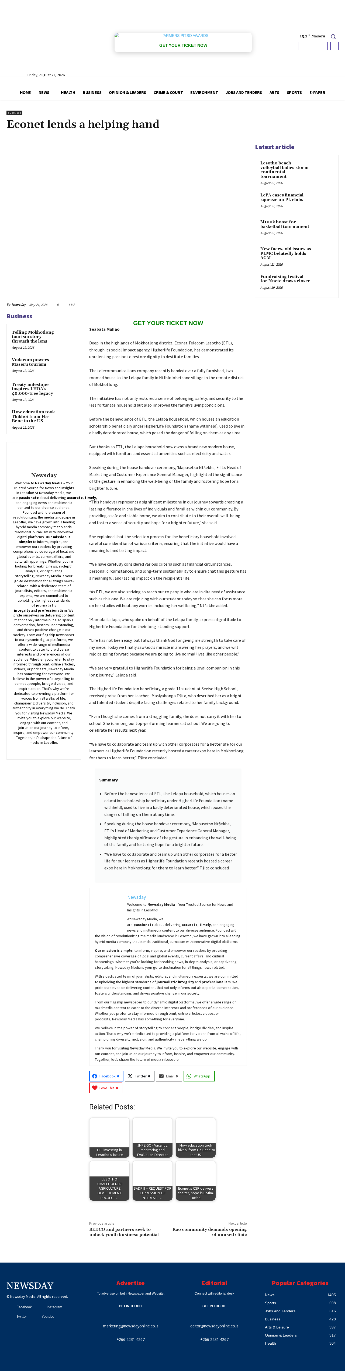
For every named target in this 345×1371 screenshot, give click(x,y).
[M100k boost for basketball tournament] (323, 228)
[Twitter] (324, 46)
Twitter (21, 1316)
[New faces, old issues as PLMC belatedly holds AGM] (323, 255)
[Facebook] (302, 46)
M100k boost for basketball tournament (284, 224)
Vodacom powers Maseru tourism (30, 362)
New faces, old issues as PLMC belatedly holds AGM (285, 253)
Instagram (54, 1307)
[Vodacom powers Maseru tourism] (67, 365)
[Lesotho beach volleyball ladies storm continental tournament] (323, 169)
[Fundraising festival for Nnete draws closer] (323, 283)
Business (14, 112)
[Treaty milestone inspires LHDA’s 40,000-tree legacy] (67, 390)
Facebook (24, 1307)
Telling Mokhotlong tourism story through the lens (33, 337)
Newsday (19, 304)
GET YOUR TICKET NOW (183, 45)
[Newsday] (44, 458)
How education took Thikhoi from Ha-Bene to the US (33, 417)
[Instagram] (313, 46)
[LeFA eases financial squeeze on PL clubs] (323, 201)
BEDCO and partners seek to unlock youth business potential (125, 1232)
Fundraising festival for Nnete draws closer (285, 279)
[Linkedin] (40, 750)
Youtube (48, 1316)
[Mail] (48, 750)
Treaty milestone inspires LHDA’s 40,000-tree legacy (32, 389)
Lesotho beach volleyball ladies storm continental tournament (284, 170)
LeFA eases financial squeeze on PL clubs (281, 197)
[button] (333, 36)
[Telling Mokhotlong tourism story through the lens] (67, 337)
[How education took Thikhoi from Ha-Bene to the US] (67, 417)
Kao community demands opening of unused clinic (209, 1232)
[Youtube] (334, 46)
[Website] (63, 750)
